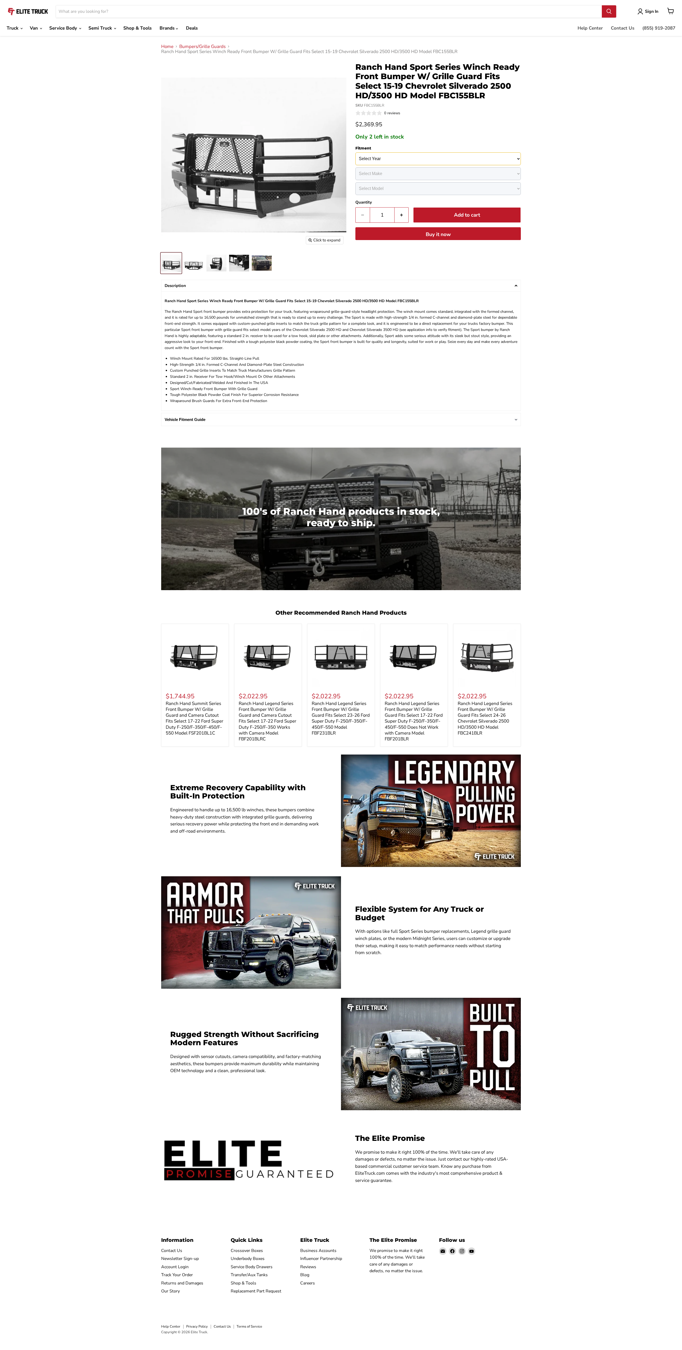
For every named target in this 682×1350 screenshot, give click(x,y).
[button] (341, 286)
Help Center (590, 28)
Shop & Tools (137, 28)
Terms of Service (249, 1326)
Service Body (63, 28)
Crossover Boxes (247, 1251)
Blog (304, 1275)
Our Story (170, 1291)
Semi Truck (100, 28)
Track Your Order (177, 1275)
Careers (307, 1283)
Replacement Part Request (256, 1291)
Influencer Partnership (321, 1259)
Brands (168, 28)
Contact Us (622, 28)
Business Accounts (318, 1251)
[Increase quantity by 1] (402, 215)
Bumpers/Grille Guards (202, 46)
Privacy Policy (197, 1326)
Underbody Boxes (248, 1259)
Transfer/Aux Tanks (249, 1275)
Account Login (175, 1267)
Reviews (308, 1267)
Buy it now (438, 234)
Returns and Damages (182, 1283)
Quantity (363, 202)
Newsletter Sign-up (180, 1259)
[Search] (609, 11)
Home (167, 46)
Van (34, 28)
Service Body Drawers (252, 1267)
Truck (13, 28)
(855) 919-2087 (658, 28)
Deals (192, 28)
